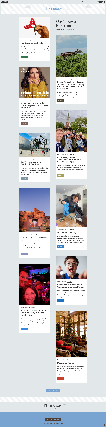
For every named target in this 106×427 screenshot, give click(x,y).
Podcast (30, 2)
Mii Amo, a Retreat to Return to (34, 238)
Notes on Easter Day (66, 232)
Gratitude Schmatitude (32, 42)
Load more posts (53, 390)
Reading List (39, 2)
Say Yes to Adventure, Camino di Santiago (31, 163)
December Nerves (65, 362)
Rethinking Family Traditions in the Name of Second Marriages (69, 159)
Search (79, 2)
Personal (33, 40)
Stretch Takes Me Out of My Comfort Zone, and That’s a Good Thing (34, 312)
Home (23, 2)
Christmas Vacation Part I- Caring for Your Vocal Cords (70, 285)
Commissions (60, 2)
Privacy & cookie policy (58, 423)
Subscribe (4, 2)
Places (63, 29)
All (74, 29)
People (58, 29)
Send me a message (53, 419)
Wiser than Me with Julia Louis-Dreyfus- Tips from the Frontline (34, 105)
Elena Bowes (53, 8)
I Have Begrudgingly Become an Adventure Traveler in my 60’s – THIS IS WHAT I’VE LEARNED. (71, 85)
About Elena (70, 2)
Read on (24, 57)
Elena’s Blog (49, 2)
